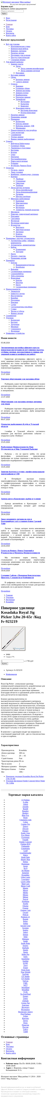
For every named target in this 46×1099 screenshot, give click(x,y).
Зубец (25, 1016)
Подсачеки (15, 300)
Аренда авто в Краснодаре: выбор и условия (21, 499)
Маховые (14, 327)
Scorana (25, 928)
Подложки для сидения (20, 55)
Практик (25, 1025)
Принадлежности (13, 289)
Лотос (25, 1021)
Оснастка (10, 168)
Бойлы (13, 247)
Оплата (9, 31)
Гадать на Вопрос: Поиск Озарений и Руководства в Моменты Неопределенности (20, 552)
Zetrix (25, 998)
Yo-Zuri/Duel (25, 994)
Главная (9, 24)
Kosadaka (10, 602)
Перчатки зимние (23, 97)
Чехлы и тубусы (17, 311)
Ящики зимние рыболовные (22, 139)
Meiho (25, 893)
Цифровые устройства (15, 333)
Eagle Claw (25, 833)
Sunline (25, 961)
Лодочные (15, 324)
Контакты (10, 33)
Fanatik (25, 840)
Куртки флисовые (28, 113)
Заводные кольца (23, 230)
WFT (25, 985)
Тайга (25, 1029)
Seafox (25, 930)
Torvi (25, 965)
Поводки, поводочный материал (24, 214)
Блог (8, 26)
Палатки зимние (18, 115)
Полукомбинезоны (18, 159)
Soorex (25, 946)
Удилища (9, 318)
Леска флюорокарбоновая (26, 192)
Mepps (25, 895)
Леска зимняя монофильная (32, 68)
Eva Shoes (25, 835)
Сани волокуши (17, 132)
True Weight (25, 972)
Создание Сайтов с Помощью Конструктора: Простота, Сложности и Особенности (21, 576)
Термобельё (20, 99)
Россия (25, 1027)
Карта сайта (11, 35)
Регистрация (11, 20)
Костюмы (15, 150)
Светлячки (15, 218)
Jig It (25, 868)
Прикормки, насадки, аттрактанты (20, 238)
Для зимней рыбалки (14, 62)
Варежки (19, 86)
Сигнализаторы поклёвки (21, 307)
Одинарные (21, 181)
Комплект (25, 106)
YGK (25, 992)
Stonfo (25, 950)
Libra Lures (25, 877)
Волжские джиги (25, 1012)
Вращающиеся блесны (25, 265)
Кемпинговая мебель (19, 49)
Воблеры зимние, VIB (25, 126)
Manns (25, 888)
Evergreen (25, 837)
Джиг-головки (17, 172)
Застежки (20, 232)
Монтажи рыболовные (20, 199)
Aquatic (25, 807)
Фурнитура (15, 225)
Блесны (14, 263)
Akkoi (25, 804)
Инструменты (16, 296)
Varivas (25, 981)
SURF (25, 963)
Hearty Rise (25, 859)
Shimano (25, 939)
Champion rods (25, 820)
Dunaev (25, 831)
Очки (13, 154)
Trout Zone (25, 970)
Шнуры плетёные (23, 196)
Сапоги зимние (22, 82)
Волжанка (25, 1010)
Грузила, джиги (17, 170)
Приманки (15, 119)
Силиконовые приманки (21, 271)
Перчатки (15, 157)
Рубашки (14, 163)
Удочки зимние (17, 137)
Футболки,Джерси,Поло (21, 166)
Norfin (25, 904)
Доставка (10, 29)
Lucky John (25, 882)
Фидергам (15, 221)
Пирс (25, 1023)
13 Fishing (25, 800)
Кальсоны (25, 104)
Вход (8, 18)
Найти (4, 14)
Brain (25, 818)
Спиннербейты (17, 274)
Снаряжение (16, 135)
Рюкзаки (14, 302)
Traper (25, 968)
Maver (25, 890)
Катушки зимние (18, 75)
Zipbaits (25, 1001)
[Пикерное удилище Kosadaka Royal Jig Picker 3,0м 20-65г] (13, 650)
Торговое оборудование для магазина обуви (20, 379)
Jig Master (25, 871)
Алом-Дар (25, 1003)
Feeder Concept (25, 842)
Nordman (25, 901)
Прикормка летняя (18, 258)
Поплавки (20, 73)
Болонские (15, 320)
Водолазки (25, 102)
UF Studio (25, 976)
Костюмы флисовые (29, 110)
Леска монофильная (24, 190)
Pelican (25, 915)
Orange (25, 908)
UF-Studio (25, 979)
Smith (25, 941)
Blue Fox (25, 815)
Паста (13, 254)
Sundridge (25, 959)
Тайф (25, 1032)
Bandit (25, 809)
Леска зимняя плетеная (30, 71)
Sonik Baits (25, 943)
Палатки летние (17, 53)
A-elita (25, 802)
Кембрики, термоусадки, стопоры (25, 174)
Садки (13, 305)
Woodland (25, 987)
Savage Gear (25, 926)
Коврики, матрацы (18, 51)
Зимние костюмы (23, 90)
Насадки (19, 282)
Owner (25, 912)
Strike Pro (25, 954)
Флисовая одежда (23, 108)
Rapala (25, 919)
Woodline (25, 990)
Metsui (25, 897)
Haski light (25, 857)
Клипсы (19, 234)
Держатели (15, 291)
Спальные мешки (18, 60)
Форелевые (15, 278)
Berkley (25, 813)
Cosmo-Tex (25, 824)
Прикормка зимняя (19, 117)
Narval (25, 899)
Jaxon (25, 866)
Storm (25, 952)
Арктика (25, 1005)
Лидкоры (19, 194)
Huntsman (25, 864)
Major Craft (25, 886)
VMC (25, 983)
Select (25, 932)
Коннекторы (21, 236)
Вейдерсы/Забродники (20, 143)
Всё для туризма (13, 44)
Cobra (25, 822)
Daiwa (25, 826)
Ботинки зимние (23, 79)
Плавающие (21, 249)
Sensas (25, 935)
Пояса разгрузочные (19, 161)
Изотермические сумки (20, 46)
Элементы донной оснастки (27, 210)
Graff (25, 851)
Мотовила (15, 212)
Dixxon (25, 829)
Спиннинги (16, 329)
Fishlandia (25, 846)
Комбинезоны (21, 95)
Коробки (14, 298)
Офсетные (20, 183)
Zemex (25, 996)
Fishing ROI (25, 844)
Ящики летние (17, 313)
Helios (25, 862)
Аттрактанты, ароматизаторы (23, 245)
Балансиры (20, 121)
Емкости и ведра (18, 293)
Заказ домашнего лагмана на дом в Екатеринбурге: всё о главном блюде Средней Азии (21, 521)
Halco (25, 855)
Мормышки (21, 128)
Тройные (19, 185)
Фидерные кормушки (20, 223)
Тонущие (19, 252)
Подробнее (5, 372)
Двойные (19, 179)
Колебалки (20, 267)
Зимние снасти (17, 64)
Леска (18, 66)
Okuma (25, 906)
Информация (11, 674)
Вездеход (25, 1007)
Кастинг (14, 322)
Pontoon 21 (25, 917)
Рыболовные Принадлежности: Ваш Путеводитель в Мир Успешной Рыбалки (19, 448)
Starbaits (25, 948)
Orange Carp (25, 910)
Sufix (25, 957)
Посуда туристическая (20, 57)
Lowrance (25, 879)
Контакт (25, 1018)
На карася (20, 205)
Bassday (25, 811)
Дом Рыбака (25, 1014)
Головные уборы (23, 88)
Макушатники (22, 203)
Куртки (14, 152)
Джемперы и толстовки (21, 148)
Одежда (14, 84)
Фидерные (20, 207)
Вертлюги (20, 227)
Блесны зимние (22, 124)
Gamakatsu (25, 848)
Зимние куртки (22, 93)
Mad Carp (25, 884)
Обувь (13, 77)
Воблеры (14, 269)
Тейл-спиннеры (17, 276)
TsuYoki (25, 974)
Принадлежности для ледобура (24, 130)
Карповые (20, 201)
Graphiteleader (25, 853)
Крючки (14, 177)
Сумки (13, 309)
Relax (25, 921)
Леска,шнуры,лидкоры (20, 188)
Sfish (25, 937)
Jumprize (25, 873)
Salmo (25, 923)
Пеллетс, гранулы (18, 256)
